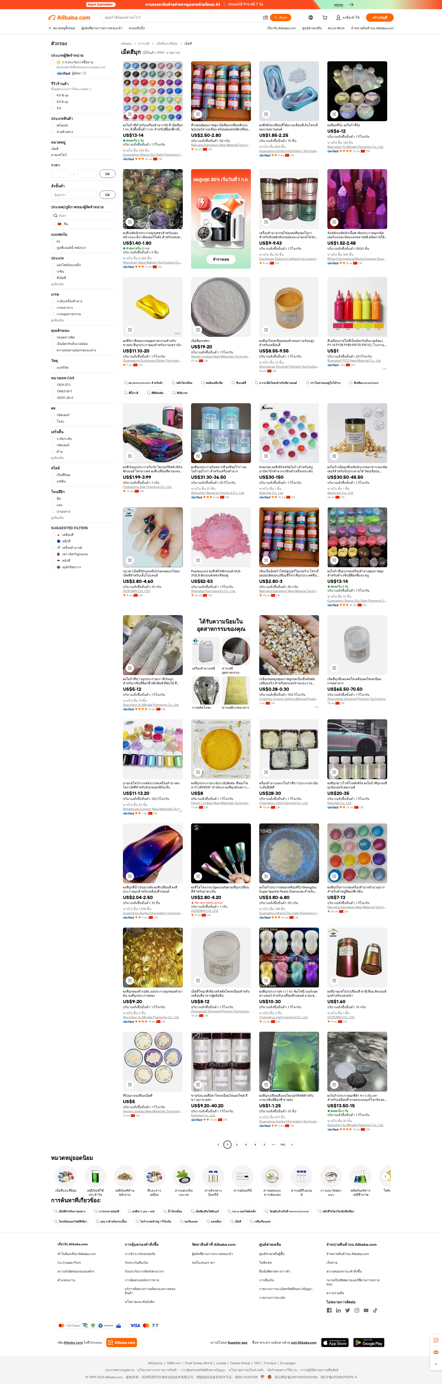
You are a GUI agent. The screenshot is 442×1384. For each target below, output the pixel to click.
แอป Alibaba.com (304, 1342)
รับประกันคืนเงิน (136, 1262)
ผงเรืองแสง (191, 1221)
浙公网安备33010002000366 (296, 1377)
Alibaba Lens (73, 1342)
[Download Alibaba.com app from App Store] (335, 1342)
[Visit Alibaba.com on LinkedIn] (338, 1310)
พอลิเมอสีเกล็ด (214, 383)
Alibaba (126, 43)
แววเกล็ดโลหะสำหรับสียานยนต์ (278, 383)
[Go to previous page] (218, 1144)
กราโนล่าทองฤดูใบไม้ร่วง (325, 383)
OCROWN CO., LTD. (136, 591)
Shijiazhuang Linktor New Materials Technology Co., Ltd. (153, 809)
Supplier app (237, 1342)
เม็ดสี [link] (188, 43)
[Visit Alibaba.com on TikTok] (375, 1310)
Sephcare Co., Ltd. (340, 493)
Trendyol (270, 1363)
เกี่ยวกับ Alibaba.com (73, 1244)
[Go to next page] (292, 1144)
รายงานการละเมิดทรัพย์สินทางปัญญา (285, 1289)
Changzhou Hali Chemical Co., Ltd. (147, 487)
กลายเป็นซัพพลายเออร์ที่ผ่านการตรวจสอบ (353, 1282)
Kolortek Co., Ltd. (271, 493)
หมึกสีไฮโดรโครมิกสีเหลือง (338, 1211)
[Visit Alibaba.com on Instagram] (357, 1310)
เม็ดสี (238, 1221)
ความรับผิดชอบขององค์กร (76, 1271)
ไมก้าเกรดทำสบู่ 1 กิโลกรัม (155, 1221)
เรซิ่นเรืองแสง (262, 1221)
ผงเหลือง (216, 1221)
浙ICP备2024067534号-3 (338, 1377)
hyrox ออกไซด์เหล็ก (244, 1211)
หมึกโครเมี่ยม (184, 383)
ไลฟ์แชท (265, 1262)
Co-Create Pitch (69, 1262)
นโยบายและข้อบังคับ (139, 1302)
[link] (436, 1340)
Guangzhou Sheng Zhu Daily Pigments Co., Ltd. (153, 154)
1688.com (174, 1363)
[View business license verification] (262, 1377)
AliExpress (155, 1363)
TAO (257, 1363)
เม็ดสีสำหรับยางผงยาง (72, 1211)
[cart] (325, 18)
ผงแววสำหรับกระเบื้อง (113, 1221)
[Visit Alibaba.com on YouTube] (366, 1310)
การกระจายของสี (109, 1211)
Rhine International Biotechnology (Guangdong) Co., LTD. (357, 259)
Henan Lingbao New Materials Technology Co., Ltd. (221, 356)
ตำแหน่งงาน (66, 1280)
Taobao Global (240, 1363)
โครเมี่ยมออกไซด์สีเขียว (73, 1221)
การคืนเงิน (266, 1280)
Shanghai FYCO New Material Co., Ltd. (354, 360)
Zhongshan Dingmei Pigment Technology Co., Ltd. (289, 366)
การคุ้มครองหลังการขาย (142, 1280)
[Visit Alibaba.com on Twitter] (347, 1310)
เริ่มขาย (331, 1262)
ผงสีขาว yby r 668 (143, 1211)
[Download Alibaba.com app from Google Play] (368, 1342)
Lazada (221, 1363)
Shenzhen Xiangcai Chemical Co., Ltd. (217, 493)
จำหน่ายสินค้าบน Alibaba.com (347, 1254)
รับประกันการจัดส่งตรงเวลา (144, 1271)
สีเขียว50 (182, 393)
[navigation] (83, 595)
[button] (265, 17)
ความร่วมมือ (335, 1293)
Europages (288, 1363)
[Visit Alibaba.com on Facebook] (329, 1310)
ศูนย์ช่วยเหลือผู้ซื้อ (272, 1254)
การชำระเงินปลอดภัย (140, 1254)
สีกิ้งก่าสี (133, 393)
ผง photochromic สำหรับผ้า (146, 383)
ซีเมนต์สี (241, 383)
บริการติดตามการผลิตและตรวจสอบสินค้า (150, 1291)
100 (282, 1144)
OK (107, 174)
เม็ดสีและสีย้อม (166, 43)
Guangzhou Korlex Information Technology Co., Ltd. (289, 151)
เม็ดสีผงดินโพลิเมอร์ (207, 1211)
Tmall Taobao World (198, 1363)
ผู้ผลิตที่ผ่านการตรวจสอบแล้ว (212, 1254)
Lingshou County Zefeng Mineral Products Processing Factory (289, 699)
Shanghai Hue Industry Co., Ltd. (213, 591)
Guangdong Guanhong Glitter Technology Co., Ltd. (153, 360)
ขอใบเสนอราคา (203, 1262)
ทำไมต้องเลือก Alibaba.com (77, 1254)
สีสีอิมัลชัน (157, 393)
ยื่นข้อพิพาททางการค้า (275, 1271)
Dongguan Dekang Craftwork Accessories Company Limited (289, 259)
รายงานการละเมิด (272, 1297)
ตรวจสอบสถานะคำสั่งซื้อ (344, 1271)
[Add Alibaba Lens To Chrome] (121, 1342)
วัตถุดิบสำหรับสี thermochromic (289, 1211)
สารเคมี (143, 43)
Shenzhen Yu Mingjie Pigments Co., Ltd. (355, 147)
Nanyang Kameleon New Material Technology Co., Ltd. (221, 145)
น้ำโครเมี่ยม (175, 1211)
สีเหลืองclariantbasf (366, 383)
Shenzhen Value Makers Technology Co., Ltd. (153, 262)
